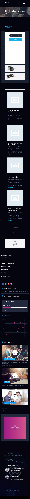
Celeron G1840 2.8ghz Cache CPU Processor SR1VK (14, 176)
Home (7, 13)
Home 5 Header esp (5, 272)
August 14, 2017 (5, 386)
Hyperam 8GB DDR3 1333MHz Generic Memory (15, 144)
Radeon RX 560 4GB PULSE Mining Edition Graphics (14, 111)
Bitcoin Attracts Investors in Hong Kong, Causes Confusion (15, 407)
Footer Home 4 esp (5, 276)
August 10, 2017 (5, 410)
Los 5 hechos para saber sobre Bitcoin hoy (17, 469)
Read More (10, 121)
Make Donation (5, 310)
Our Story (6, 358)
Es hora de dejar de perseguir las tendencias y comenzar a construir (17, 478)
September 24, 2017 (6, 365)
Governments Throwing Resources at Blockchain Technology (15, 363)
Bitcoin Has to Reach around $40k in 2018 (13, 385)
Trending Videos (11, 358)
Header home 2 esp (5, 266)
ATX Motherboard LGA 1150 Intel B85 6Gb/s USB (14, 209)
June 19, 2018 (6, 21)
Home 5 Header (4, 269)
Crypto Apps (6, 403)
